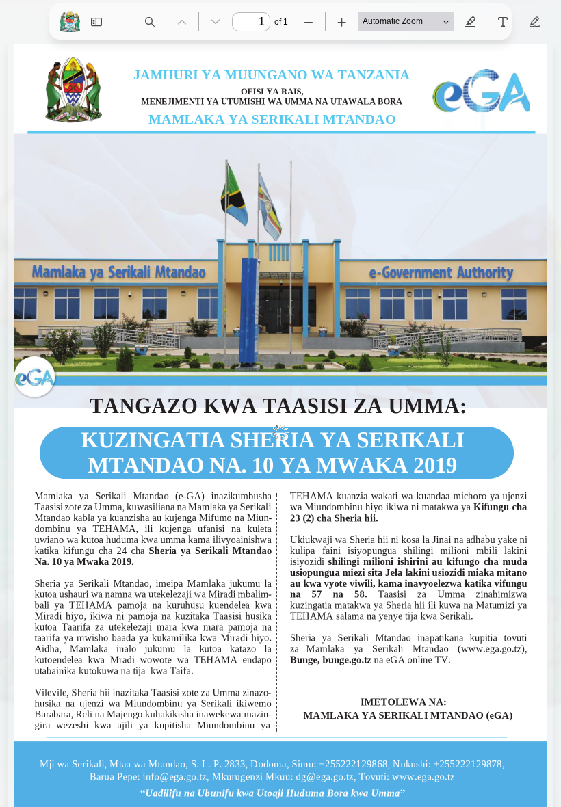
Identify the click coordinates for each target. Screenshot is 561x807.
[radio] (470, 22)
